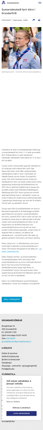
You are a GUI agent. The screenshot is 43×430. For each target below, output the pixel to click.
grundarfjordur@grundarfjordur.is (16, 341)
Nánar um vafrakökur (13, 401)
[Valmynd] (40, 3)
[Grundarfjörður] (11, 3)
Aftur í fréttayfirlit (12, 299)
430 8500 (10, 338)
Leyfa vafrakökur (21, 413)
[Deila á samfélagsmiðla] (34, 20)
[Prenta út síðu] (39, 20)
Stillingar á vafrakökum (21, 407)
